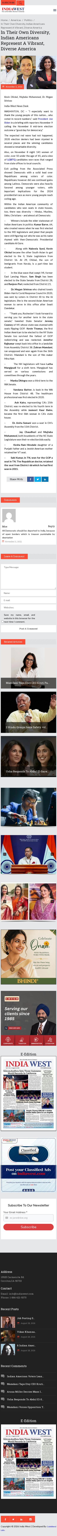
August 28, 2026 (27, 1323)
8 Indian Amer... (26, 1345)
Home (4, 19)
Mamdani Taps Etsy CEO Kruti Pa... (28, 682)
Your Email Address (15, 1212)
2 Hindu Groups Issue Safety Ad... (27, 727)
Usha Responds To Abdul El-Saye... (27, 771)
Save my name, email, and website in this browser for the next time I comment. (19, 618)
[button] (28, 807)
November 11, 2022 (13, 86)
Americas (16, 19)
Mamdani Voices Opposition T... (25, 1407)
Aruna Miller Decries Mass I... (24, 1391)
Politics (28, 19)
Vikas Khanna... (26, 1331)
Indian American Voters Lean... (25, 1376)
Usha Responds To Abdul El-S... (25, 1399)
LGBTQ (11, 159)
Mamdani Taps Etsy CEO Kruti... (25, 1384)
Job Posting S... (26, 1318)
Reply (51, 526)
